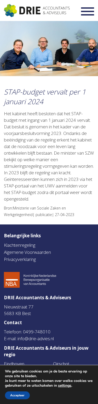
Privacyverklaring (20, 259)
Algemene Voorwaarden (27, 252)
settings (64, 385)
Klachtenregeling (19, 245)
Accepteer (17, 395)
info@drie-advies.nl (36, 338)
